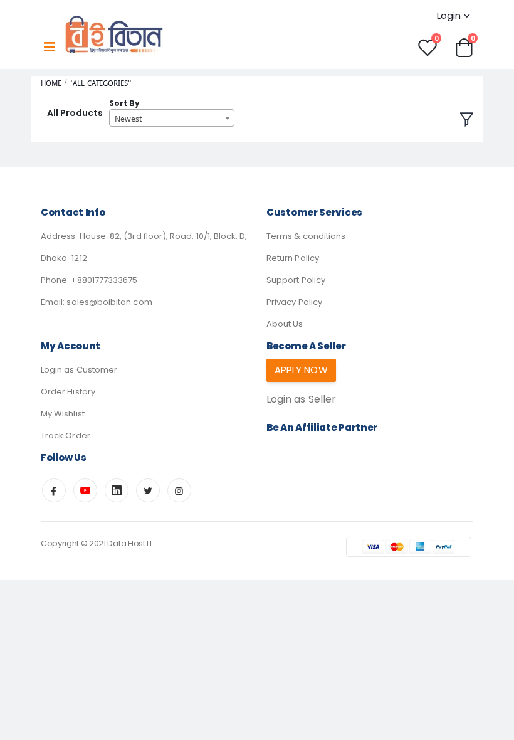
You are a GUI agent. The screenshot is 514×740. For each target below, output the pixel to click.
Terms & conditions (305, 236)
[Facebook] (54, 490)
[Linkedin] (116, 490)
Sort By (124, 103)
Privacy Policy (294, 302)
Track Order (65, 435)
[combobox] (171, 118)
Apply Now (301, 369)
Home (51, 83)
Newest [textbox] (128, 118)
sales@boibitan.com (109, 302)
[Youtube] (85, 490)
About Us (284, 324)
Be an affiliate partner (321, 427)
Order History (68, 392)
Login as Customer (79, 370)
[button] (463, 47)
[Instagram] (179, 490)
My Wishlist (63, 414)
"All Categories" (100, 83)
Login (449, 15)
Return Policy (292, 258)
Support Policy (295, 280)
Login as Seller (301, 399)
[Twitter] (148, 490)
